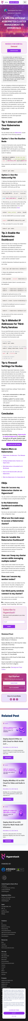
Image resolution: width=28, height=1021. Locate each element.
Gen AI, (16, 747)
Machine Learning (9, 602)
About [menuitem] (2, 970)
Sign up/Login (14, 50)
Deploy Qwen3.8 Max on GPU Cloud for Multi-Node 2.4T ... (13, 741)
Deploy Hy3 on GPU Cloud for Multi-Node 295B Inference (13, 658)
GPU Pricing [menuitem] (4, 957)
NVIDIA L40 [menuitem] (4, 986)
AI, (10, 747)
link (14, 728)
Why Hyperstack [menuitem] (5, 955)
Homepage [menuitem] (4, 954)
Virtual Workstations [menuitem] (6, 930)
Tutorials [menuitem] (3, 944)
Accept (14, 1013)
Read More (8, 757)
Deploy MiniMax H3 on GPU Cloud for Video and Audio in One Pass (13, 644)
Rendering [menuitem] (3, 925)
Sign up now (14, 683)
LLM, (12, 747)
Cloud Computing (11, 604)
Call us (6, 2)
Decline (14, 1016)
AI (3, 602)
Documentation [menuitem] (5, 961)
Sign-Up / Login (14, 2)
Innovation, (6, 747)
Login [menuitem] (2, 968)
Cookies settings (14, 1010)
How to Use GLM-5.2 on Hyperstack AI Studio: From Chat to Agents (12, 663)
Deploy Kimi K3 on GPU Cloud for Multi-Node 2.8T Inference (12, 648)
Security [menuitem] (3, 974)
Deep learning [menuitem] (4, 928)
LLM (16, 602)
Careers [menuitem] (3, 965)
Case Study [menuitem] (4, 946)
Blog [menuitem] (2, 942)
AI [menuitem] (1, 923)
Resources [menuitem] (3, 959)
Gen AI (20, 602)
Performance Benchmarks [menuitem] (7, 947)
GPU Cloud (19, 604)
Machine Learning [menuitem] (5, 926)
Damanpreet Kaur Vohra (15, 10)
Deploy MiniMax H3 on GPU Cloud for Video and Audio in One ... (14, 783)
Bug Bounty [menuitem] (4, 972)
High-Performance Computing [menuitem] (8, 932)
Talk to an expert (14, 687)
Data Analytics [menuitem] (4, 936)
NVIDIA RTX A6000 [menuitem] (5, 988)
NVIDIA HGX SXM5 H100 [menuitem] (7, 980)
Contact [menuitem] (3, 967)
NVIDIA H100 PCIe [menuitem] (5, 982)
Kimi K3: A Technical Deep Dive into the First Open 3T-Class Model (12, 653)
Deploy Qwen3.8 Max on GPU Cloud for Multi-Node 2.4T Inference (12, 639)
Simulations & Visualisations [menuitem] (8, 934)
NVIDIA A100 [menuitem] (4, 984)
